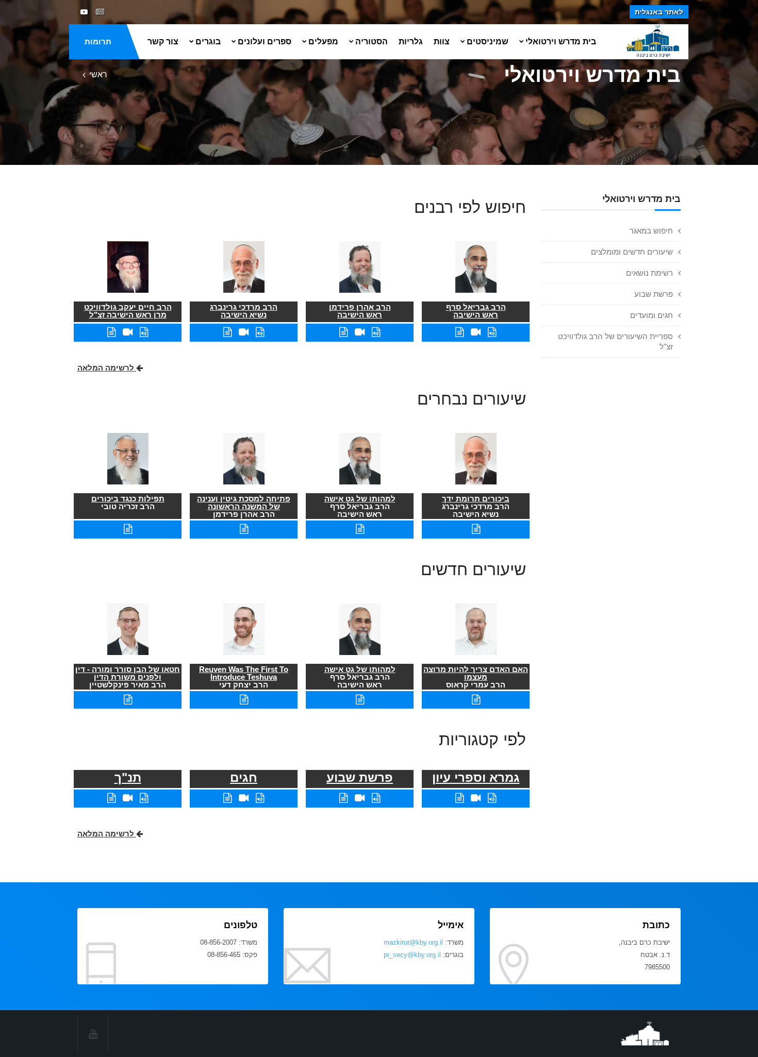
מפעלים (323, 41)
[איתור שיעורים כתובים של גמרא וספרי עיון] (459, 798)
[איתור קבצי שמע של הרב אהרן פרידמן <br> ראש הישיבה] (376, 332)
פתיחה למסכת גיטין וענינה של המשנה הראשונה (243, 502)
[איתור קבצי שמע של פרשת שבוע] (376, 798)
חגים (243, 777)
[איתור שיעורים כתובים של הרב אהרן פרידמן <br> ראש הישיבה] (343, 332)
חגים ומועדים (651, 315)
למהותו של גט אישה (360, 498)
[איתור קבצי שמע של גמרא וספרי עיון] (492, 798)
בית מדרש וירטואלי (560, 41)
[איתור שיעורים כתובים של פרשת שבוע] (343, 798)
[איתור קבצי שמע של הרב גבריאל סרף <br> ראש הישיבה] (492, 332)
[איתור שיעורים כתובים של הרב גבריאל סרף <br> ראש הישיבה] (459, 332)
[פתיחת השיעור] (476, 529)
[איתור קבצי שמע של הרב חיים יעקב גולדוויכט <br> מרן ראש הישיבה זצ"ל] (144, 332)
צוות (442, 41)
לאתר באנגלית (659, 12)
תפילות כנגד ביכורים (127, 498)
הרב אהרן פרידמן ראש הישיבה (360, 311)
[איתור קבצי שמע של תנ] (144, 798)
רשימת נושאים (649, 273)
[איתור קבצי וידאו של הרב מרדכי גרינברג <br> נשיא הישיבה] (244, 332)
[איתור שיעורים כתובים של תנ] (111, 798)
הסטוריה (371, 41)
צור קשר (162, 41)
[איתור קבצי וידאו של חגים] (244, 798)
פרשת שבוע (653, 294)
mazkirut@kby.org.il (413, 942)
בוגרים (208, 41)
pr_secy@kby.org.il (412, 955)
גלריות (411, 41)
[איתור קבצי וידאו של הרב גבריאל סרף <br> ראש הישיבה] (476, 332)
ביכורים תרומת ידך (475, 498)
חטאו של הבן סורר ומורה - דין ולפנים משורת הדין (127, 673)
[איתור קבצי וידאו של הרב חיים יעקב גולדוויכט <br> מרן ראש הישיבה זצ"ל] (128, 332)
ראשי (98, 74)
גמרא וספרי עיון (476, 777)
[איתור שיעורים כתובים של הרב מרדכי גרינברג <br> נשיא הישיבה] (227, 332)
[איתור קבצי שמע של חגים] (260, 798)
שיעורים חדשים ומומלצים (632, 251)
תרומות (98, 41)
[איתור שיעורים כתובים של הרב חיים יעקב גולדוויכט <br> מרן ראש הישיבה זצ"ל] (111, 332)
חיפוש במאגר (651, 230)
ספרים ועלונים (264, 41)
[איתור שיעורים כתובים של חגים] (227, 798)
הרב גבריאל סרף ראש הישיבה (476, 311)
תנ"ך (127, 777)
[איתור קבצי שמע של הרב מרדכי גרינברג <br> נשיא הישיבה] (260, 332)
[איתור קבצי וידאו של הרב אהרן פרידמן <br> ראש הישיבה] (360, 332)
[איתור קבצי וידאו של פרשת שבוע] (360, 798)
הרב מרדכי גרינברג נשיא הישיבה (243, 311)
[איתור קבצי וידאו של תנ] (128, 798)
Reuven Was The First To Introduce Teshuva (243, 673)
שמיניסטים (487, 41)
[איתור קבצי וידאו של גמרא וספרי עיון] (476, 798)
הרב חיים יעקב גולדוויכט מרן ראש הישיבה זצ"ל (128, 311)
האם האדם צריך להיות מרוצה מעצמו (475, 673)
